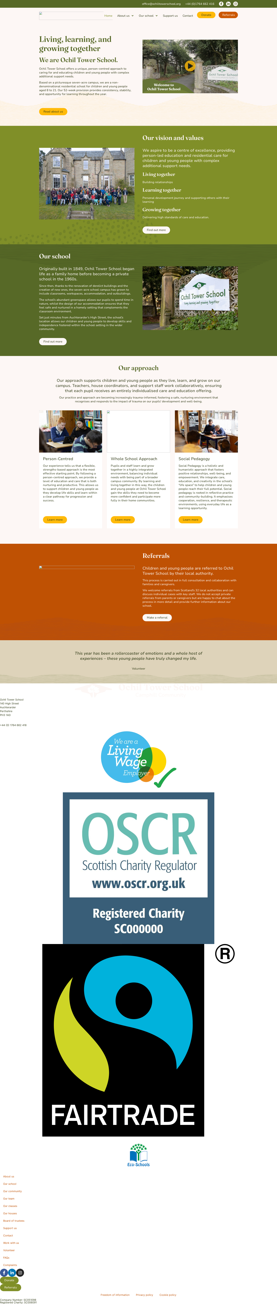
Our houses (10, 1213)
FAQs (6, 1257)
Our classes (10, 1206)
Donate (206, 15)
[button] (190, 66)
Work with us (11, 1242)
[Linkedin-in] (228, 4)
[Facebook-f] (221, 4)
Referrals (228, 15)
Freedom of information (115, 1294)
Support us (170, 16)
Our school (146, 16)
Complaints (10, 1265)
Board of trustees (13, 1220)
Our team (8, 1198)
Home (108, 16)
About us (123, 16)
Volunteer (9, 1250)
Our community (12, 1191)
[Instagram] (235, 4)
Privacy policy (144, 1294)
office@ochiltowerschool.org (17, 721)
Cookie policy (167, 1294)
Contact (188, 16)
